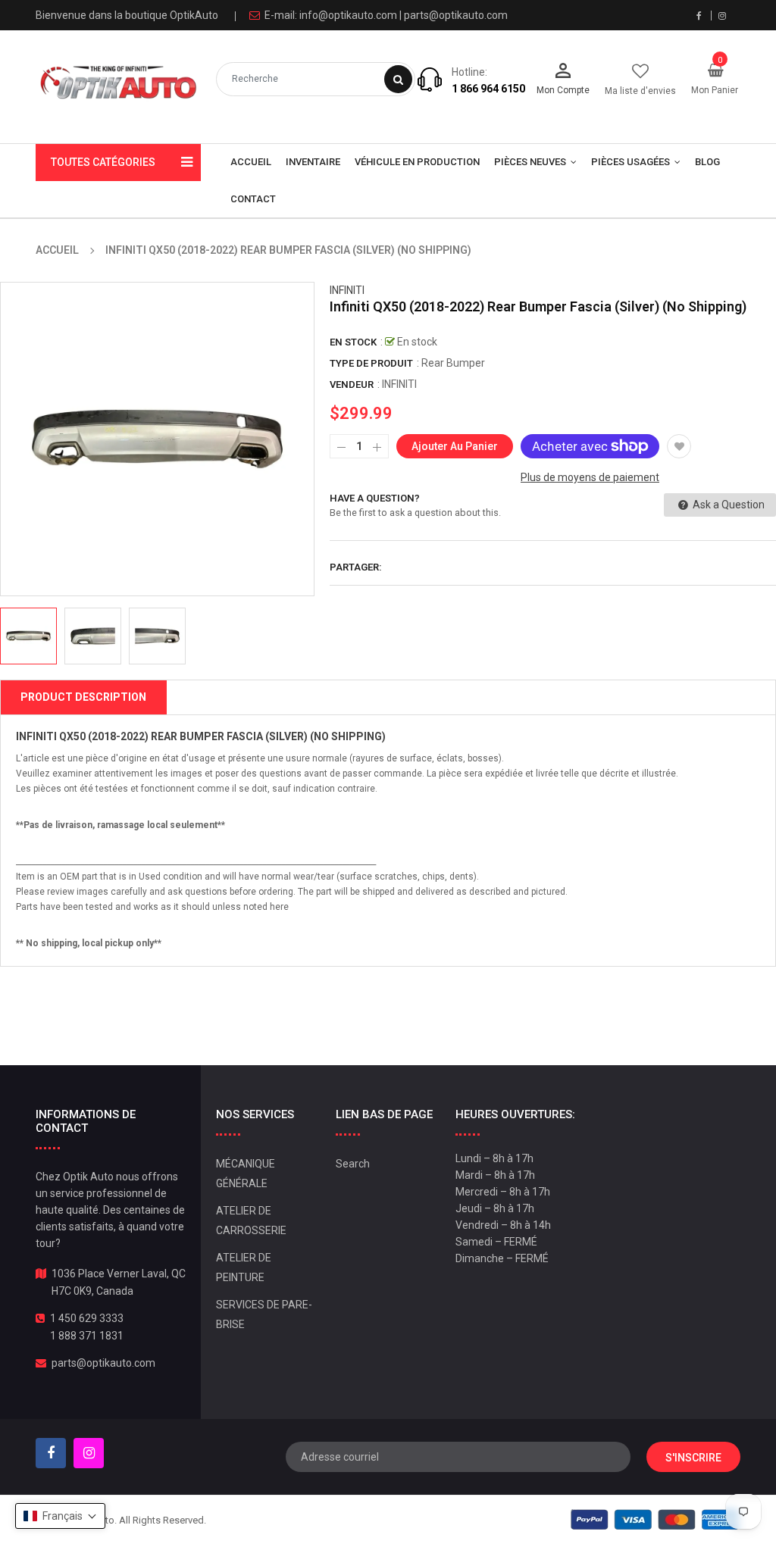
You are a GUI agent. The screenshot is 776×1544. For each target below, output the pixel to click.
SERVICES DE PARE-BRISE (264, 1314)
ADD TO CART (531, 1498)
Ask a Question (727, 505)
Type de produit (371, 363)
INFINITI (347, 290)
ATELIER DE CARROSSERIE (251, 1220)
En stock (353, 342)
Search (353, 1164)
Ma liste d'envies (640, 91)
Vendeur (352, 384)
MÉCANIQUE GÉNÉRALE (245, 1173)
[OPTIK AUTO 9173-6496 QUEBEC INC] (655, 1518)
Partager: (356, 567)
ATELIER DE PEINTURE (243, 1267)
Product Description (83, 697)
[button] (60, 1516)
